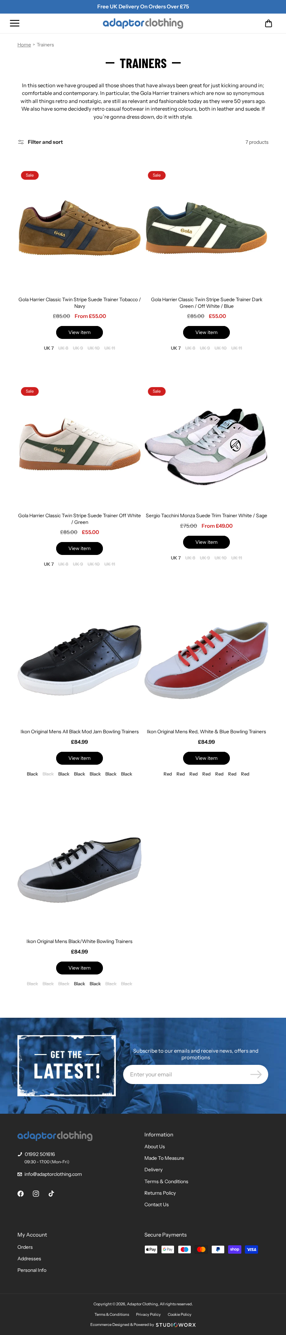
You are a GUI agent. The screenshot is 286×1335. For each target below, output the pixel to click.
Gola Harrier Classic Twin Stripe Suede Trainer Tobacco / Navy (79, 302)
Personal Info (31, 1270)
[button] (14, 23)
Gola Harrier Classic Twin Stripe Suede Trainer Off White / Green (79, 518)
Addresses (29, 1258)
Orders (25, 1247)
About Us (154, 1146)
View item (79, 332)
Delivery (153, 1169)
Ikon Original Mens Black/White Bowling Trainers (80, 941)
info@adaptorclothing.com (53, 1174)
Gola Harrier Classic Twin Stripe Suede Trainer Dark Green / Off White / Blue (206, 302)
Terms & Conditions (166, 1181)
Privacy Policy (148, 1314)
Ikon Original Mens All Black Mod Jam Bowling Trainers (80, 731)
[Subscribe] (256, 1074)
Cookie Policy (179, 1314)
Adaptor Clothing (142, 1303)
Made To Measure (164, 1158)
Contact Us (156, 1204)
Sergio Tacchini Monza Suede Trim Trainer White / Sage (206, 515)
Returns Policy (160, 1193)
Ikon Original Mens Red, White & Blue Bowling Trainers (206, 731)
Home (24, 45)
